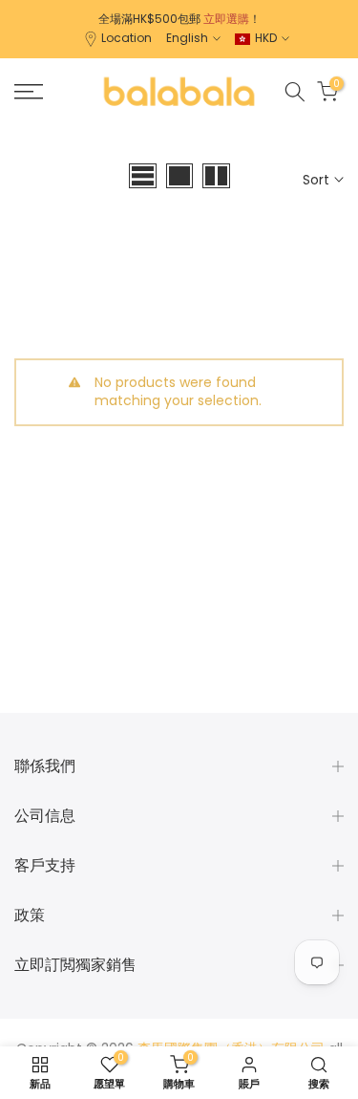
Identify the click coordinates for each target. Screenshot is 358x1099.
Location (126, 38)
